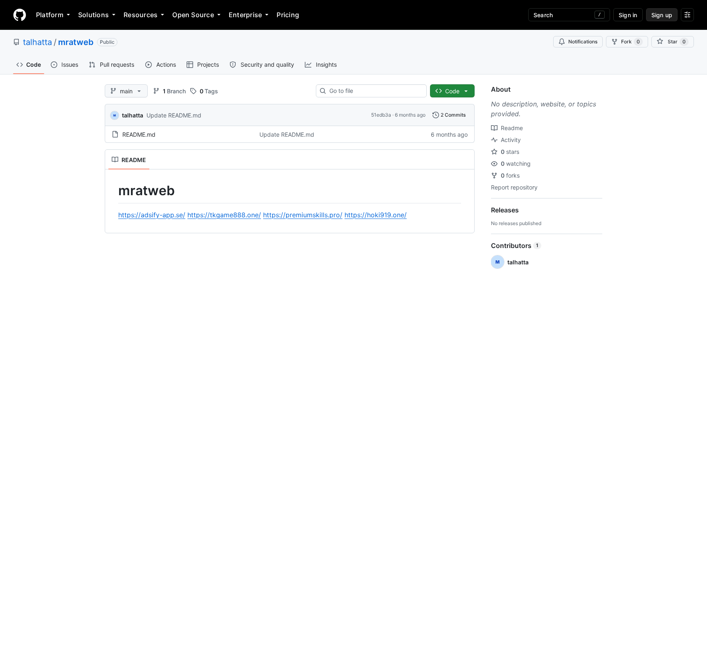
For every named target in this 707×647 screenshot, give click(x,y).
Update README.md (173, 115)
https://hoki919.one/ (375, 215)
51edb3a (381, 115)
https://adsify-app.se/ (151, 215)
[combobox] (374, 91)
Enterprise (245, 15)
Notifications (582, 41)
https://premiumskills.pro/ (302, 215)
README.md (138, 134)
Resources (141, 15)
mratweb (76, 42)
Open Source (193, 15)
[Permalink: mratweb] (112, 190)
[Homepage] (19, 14)
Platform (49, 15)
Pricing (288, 15)
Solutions (93, 15)
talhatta (37, 42)
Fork (630, 41)
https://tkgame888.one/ (224, 215)
